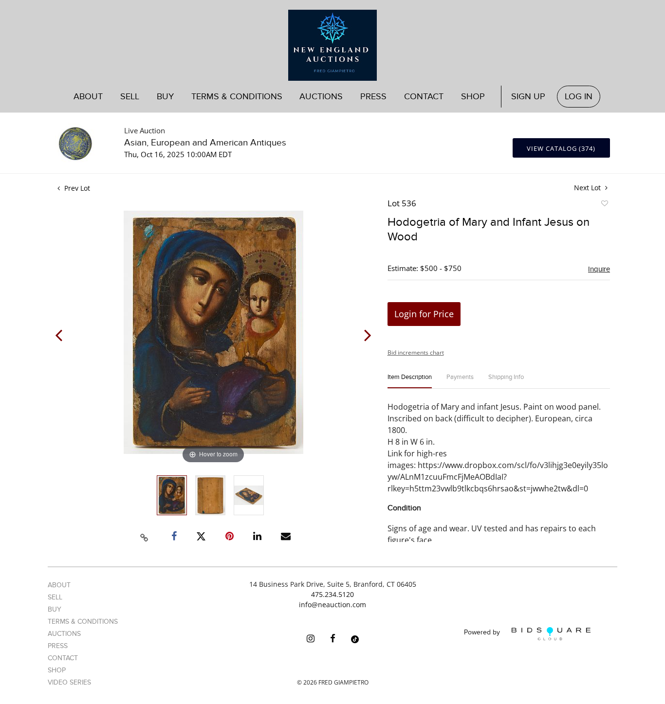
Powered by (483, 633)
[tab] (410, 381)
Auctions (64, 634)
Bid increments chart (416, 352)
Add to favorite (604, 204)
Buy (54, 609)
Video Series (69, 682)
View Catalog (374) (561, 148)
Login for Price (424, 314)
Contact (423, 96)
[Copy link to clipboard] (144, 536)
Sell (55, 597)
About (88, 96)
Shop (473, 96)
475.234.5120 (332, 594)
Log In (578, 96)
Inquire (599, 269)
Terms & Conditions (236, 96)
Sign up (528, 96)
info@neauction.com (332, 604)
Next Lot (588, 187)
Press (373, 96)
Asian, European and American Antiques (205, 142)
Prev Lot (76, 188)
